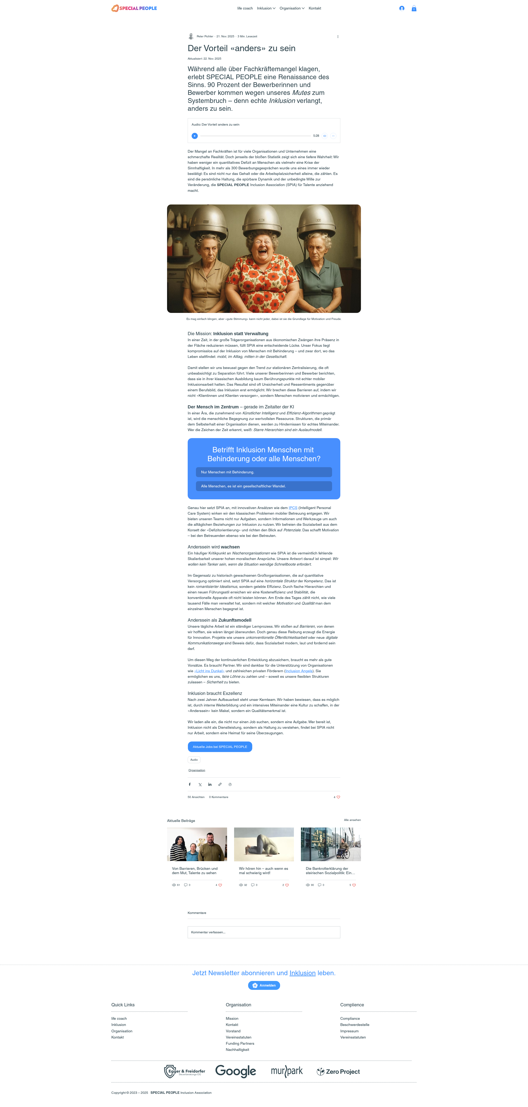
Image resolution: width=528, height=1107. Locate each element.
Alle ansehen (352, 820)
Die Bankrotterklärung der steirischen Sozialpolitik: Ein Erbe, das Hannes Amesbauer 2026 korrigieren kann (331, 870)
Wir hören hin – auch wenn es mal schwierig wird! (263, 870)
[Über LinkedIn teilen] (210, 784)
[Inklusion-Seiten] (274, 8)
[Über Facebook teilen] (190, 784)
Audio (194, 759)
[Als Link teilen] (220, 784)
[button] (414, 8)
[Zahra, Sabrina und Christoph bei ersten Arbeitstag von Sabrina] (197, 844)
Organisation (197, 770)
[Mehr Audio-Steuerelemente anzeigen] (333, 136)
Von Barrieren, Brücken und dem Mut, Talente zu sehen (195, 870)
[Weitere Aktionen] (337, 36)
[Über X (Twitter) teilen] (200, 784)
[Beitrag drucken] (230, 784)
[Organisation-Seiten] (303, 8)
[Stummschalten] (325, 136)
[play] (195, 136)
